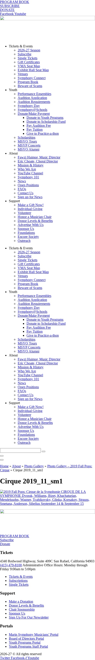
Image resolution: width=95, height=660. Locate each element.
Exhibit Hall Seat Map (33, 70)
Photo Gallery (34, 466)
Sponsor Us (26, 229)
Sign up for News (30, 197)
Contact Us (25, 193)
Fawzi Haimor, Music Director (39, 157)
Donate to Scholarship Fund (46, 121)
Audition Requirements (34, 102)
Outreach (24, 240)
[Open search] (2, 460)
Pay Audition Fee (39, 125)
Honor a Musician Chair (34, 217)
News (22, 181)
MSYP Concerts (29, 145)
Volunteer (24, 213)
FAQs (22, 189)
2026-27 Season (29, 50)
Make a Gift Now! (31, 205)
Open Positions (28, 185)
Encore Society (28, 237)
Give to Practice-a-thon (43, 133)
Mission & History (31, 165)
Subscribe (24, 54)
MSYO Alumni (28, 149)
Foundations (26, 233)
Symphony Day (29, 106)
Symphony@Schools (32, 110)
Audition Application (32, 98)
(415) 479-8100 (11, 565)
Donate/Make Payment (34, 114)
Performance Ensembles (34, 94)
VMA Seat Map (29, 66)
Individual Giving (30, 209)
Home (4, 466)
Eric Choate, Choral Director (38, 161)
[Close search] (2, 456)
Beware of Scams (30, 86)
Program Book (28, 82)
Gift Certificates (29, 62)
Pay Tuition (35, 129)
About (16, 466)
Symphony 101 (28, 177)
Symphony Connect (32, 78)
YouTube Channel (30, 173)
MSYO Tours (27, 141)
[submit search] (43, 451)
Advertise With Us (31, 225)
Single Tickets (27, 58)
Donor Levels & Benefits (35, 221)
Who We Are (27, 169)
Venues (23, 74)
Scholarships (26, 137)
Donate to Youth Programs (45, 117)
